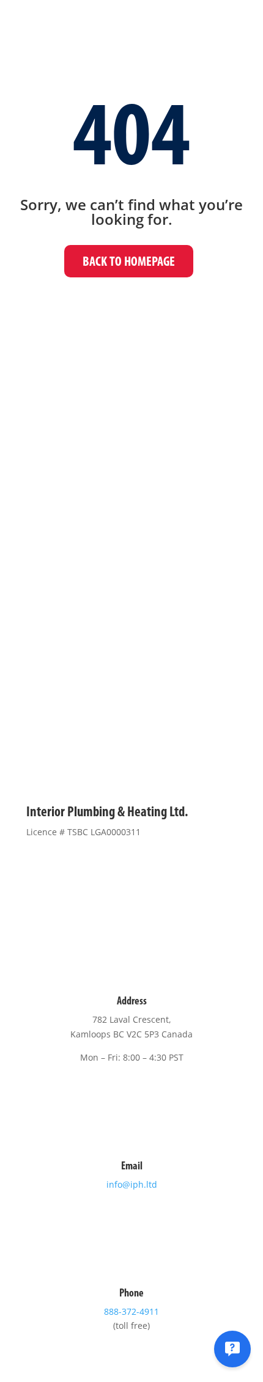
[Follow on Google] (168, 867)
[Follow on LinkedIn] (144, 867)
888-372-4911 (131, 1311)
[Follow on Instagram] (119, 867)
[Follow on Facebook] (95, 867)
